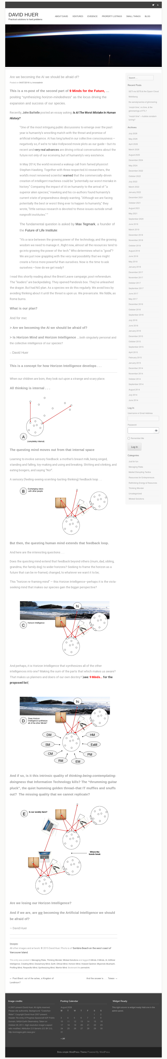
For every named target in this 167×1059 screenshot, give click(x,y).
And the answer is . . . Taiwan (101, 978)
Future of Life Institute (41, 230)
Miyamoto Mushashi (106, 963)
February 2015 (135, 357)
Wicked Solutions (70, 960)
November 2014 (136, 373)
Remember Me (137, 438)
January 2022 (135, 192)
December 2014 (136, 368)
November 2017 (136, 277)
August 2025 (134, 154)
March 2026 (134, 149)
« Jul (63, 1038)
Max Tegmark (85, 224)
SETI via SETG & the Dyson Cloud (144, 91)
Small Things (133, 16)
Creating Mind (27, 963)
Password (132, 424)
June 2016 (133, 325)
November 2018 (136, 240)
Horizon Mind (74, 963)
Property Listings (112, 16)
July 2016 (133, 320)
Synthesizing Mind (46, 967)
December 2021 (136, 197)
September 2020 (136, 218)
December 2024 (136, 160)
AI (106, 960)
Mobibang (133, 96)
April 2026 (133, 144)
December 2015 (136, 336)
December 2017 (136, 272)
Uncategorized (135, 493)
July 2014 (133, 394)
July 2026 (133, 133)
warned (68, 175)
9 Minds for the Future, (89, 91)
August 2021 (134, 208)
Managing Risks (39, 960)
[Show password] (156, 430)
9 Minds (100, 960)
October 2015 (135, 341)
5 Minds (92, 960)
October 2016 (135, 309)
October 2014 (135, 378)
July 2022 (133, 181)
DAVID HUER (23, 14)
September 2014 (136, 384)
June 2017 (133, 293)
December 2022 (136, 170)
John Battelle (31, 112)
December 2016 (136, 304)
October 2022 (135, 176)
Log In (134, 446)
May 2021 (133, 213)
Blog (147, 16)
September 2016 (136, 314)
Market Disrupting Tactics (140, 472)
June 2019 (133, 224)
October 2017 (135, 282)
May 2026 (133, 138)
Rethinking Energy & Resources (143, 482)
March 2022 (134, 186)
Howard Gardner (88, 963)
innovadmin (37, 82)
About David (61, 16)
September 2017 (136, 288)
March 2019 (134, 229)
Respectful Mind (30, 967)
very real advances (46, 149)
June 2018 (133, 256)
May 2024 (133, 165)
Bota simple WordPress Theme (72, 1052)
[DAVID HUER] (83, 66)
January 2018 (135, 266)
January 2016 (135, 330)
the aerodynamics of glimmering (143, 101)
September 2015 (136, 346)
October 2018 (135, 245)
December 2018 (136, 234)
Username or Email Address (140, 413)
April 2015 (133, 352)
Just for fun (133, 461)
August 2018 (134, 250)
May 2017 (133, 298)
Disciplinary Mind (42, 963)
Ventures (77, 16)
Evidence (92, 16)
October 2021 (135, 202)
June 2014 (133, 400)
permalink (85, 967)
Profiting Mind (16, 967)
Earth (53, 963)
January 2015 (135, 362)
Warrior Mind (61, 967)
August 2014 (134, 389)
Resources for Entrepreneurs (141, 477)
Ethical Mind (62, 963)
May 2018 (133, 261)
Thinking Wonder (54, 960)
